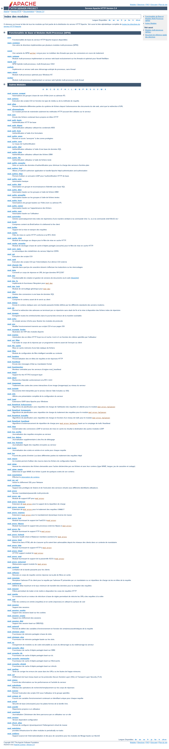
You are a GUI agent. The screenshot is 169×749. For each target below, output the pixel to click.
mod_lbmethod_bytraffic (17, 416)
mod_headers (13, 356)
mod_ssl (11, 675)
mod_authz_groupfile (16, 195)
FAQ (147, 5)
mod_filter (11, 351)
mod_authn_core (14, 141)
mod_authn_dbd (14, 147)
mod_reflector (13, 573)
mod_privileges (13, 485)
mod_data (11, 270)
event (9, 51)
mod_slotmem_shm (15, 637)
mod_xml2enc (13, 734)
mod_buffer (12, 227)
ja (125, 20)
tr (133, 20)
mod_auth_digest (14, 125)
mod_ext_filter (13, 340)
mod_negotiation (14, 475)
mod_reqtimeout (14, 583)
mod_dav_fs (12, 281)
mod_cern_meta (14, 249)
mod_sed (11, 599)
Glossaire (154, 5)
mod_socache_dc (14, 653)
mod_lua (11, 453)
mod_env (11, 324)
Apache (6, 11)
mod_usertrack (13, 712)
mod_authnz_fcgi (14, 168)
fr (122, 20)
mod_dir (10, 308)
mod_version (12, 718)
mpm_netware (13, 56)
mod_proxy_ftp (13, 529)
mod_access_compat (16, 93)
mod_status (12, 680)
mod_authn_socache (16, 163)
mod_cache (12, 233)
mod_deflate (12, 297)
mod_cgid (11, 259)
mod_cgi (11, 254)
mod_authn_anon (14, 136)
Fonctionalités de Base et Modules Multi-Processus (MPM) (154, 19)
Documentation (28, 11)
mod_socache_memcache (18, 658)
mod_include (12, 388)
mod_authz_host (14, 200)
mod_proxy (12, 491)
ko (129, 20)
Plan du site (163, 5)
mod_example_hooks (16, 329)
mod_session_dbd (15, 621)
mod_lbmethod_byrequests (19, 410)
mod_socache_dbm (15, 648)
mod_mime (12, 464)
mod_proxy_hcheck (15, 535)
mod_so (10, 642)
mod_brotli (12, 222)
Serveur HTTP (16, 11)
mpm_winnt (12, 72)
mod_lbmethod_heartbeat (18, 421)
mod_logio (11, 448)
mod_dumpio (13, 313)
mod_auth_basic (14, 120)
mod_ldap (11, 427)
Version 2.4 (40, 11)
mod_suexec (12, 691)
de (109, 20)
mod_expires (12, 335)
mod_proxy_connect (16, 507)
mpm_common (13, 43)
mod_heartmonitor (15, 367)
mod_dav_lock (13, 286)
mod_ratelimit (13, 567)
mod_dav (11, 276)
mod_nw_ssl (12, 480)
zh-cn (138, 20)
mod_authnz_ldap (15, 174)
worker (33, 53)
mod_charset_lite (14, 265)
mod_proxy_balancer (106, 407)
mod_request (13, 589)
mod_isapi (11, 399)
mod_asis (11, 115)
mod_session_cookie (16, 610)
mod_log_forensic (15, 443)
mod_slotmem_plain (15, 632)
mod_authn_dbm (14, 152)
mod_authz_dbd (14, 184)
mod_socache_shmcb (16, 664)
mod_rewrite (12, 594)
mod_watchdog (14, 728)
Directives (141, 5)
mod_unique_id (14, 696)
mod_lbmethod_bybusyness (19, 405)
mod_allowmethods (15, 109)
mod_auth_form (14, 131)
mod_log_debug (14, 437)
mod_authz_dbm (14, 190)
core (9, 38)
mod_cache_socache (16, 243)
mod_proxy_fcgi (14, 518)
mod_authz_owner (15, 206)
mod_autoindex (14, 217)
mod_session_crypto (16, 616)
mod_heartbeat (13, 362)
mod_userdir (12, 707)
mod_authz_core (14, 179)
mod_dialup (12, 303)
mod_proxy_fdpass (15, 524)
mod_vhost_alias (14, 723)
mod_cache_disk (14, 238)
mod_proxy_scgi (14, 556)
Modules (133, 5)
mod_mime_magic (15, 469)
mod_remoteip (13, 578)
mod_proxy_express (16, 513)
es (118, 20)
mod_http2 (12, 372)
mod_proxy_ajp (14, 496)
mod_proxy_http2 (14, 551)
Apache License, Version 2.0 (24, 745)
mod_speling (12, 669)
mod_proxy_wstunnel (16, 562)
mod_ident (11, 378)
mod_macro (12, 459)
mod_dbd (11, 292)
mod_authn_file (14, 158)
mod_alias (11, 104)
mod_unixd (12, 701)
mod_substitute (14, 685)
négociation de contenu (30, 477)
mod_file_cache (14, 346)
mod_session (13, 605)
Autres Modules (151, 23)
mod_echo (11, 319)
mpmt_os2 (11, 62)
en (113, 20)
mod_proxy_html (14, 540)
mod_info (11, 394)
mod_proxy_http (14, 545)
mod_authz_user (14, 211)
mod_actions (12, 99)
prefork (10, 67)
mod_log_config (14, 432)
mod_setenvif (13, 626)
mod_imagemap (14, 383)
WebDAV (74, 278)
